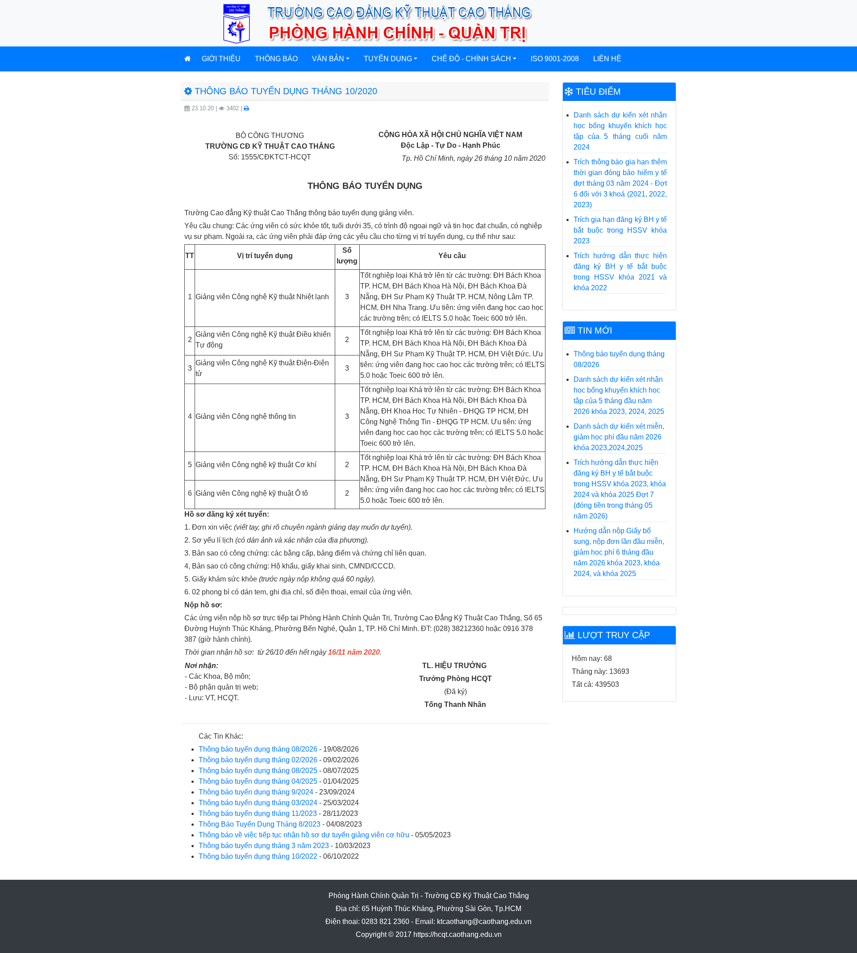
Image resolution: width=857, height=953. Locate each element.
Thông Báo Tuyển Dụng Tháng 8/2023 (259, 824)
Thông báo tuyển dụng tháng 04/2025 (258, 781)
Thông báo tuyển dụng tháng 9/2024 (256, 792)
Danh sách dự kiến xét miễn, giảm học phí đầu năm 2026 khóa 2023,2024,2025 (619, 436)
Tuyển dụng (388, 59)
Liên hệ (607, 59)
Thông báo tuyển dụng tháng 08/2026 (258, 749)
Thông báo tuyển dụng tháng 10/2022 (258, 856)
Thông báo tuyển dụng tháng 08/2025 (258, 770)
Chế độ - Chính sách (471, 59)
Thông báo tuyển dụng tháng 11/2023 (258, 813)
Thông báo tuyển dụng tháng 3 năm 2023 (264, 845)
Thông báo (276, 59)
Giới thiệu (221, 59)
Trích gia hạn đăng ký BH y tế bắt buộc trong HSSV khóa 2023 (620, 230)
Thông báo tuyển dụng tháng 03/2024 (258, 803)
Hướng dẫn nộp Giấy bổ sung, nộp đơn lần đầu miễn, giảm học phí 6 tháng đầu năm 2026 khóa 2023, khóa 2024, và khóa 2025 (619, 552)
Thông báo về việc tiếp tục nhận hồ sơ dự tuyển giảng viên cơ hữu (304, 835)
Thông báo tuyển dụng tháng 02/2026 (258, 760)
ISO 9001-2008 (555, 59)
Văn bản (328, 59)
